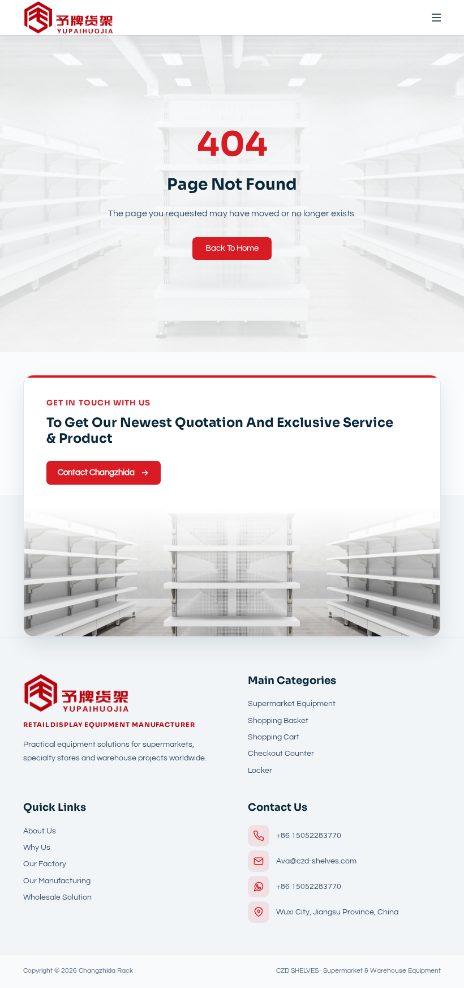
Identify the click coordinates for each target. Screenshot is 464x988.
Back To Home (232, 248)
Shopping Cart (273, 737)
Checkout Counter (281, 753)
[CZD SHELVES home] (68, 17)
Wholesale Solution (57, 897)
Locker (260, 770)
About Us (39, 831)
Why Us (36, 847)
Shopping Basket (278, 720)
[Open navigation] (431, 17)
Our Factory (44, 863)
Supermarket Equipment (292, 703)
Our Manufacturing (57, 880)
